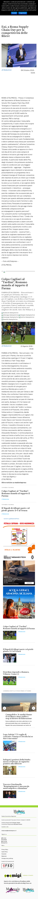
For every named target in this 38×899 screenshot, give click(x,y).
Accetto (14, 13)
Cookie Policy (5, 852)
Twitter (4, 838)
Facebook (4, 840)
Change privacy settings (7, 859)
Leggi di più (22, 13)
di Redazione (6, 70)
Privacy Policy (5, 850)
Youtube (4, 841)
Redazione (4, 856)
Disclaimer (4, 854)
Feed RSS (4, 843)
